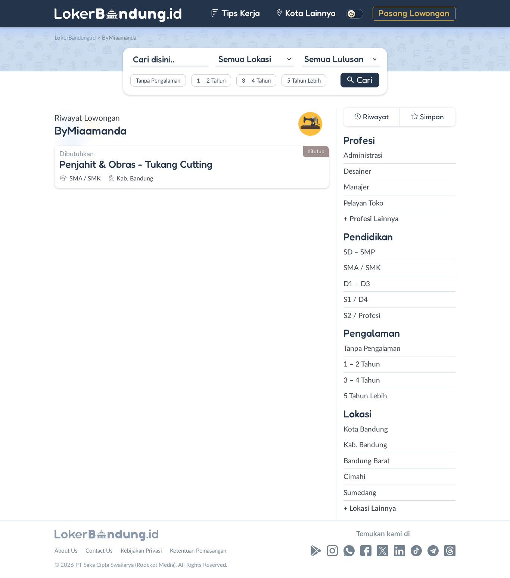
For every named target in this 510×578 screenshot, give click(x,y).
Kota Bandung (365, 429)
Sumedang (359, 493)
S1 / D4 (355, 299)
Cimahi (354, 476)
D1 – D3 (356, 284)
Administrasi (363, 155)
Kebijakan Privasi (141, 551)
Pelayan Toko (363, 203)
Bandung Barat (366, 461)
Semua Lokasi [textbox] (244, 59)
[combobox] (255, 60)
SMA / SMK (362, 268)
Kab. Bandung (365, 445)
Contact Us (99, 551)
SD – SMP (359, 252)
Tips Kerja (239, 13)
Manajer (356, 187)
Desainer (357, 171)
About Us (66, 551)
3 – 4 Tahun (256, 80)
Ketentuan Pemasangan (198, 551)
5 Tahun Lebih (304, 80)
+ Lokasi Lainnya (369, 508)
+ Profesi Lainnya (371, 219)
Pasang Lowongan (414, 13)
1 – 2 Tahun (211, 80)
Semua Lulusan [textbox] (334, 59)
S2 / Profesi (361, 315)
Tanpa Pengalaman (158, 80)
